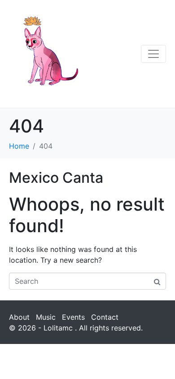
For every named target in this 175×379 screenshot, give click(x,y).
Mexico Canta (56, 177)
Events (73, 317)
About (19, 317)
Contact (104, 317)
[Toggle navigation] (153, 54)
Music (46, 317)
